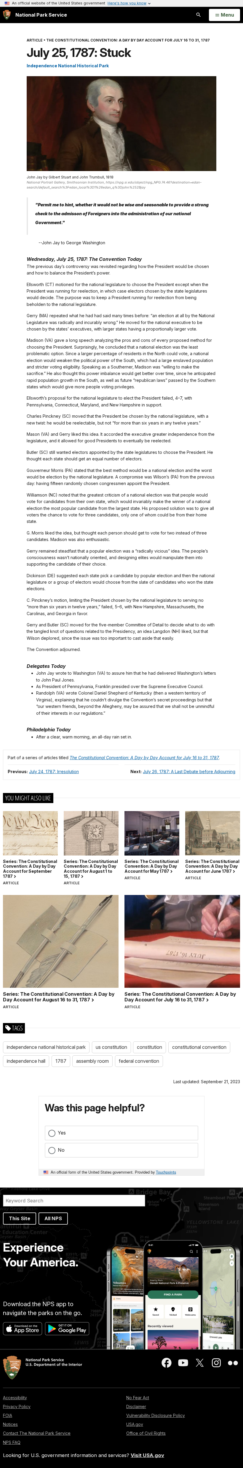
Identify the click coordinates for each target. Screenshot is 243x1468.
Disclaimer (136, 1406)
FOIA (7, 1415)
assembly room (92, 1061)
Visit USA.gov (147, 1455)
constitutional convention (199, 1047)
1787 (60, 1061)
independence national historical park (46, 1047)
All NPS (53, 1218)
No (61, 1150)
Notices (10, 1424)
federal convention (139, 1061)
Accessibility (15, 1397)
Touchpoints (166, 1172)
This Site (19, 1218)
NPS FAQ (11, 1442)
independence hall (26, 1061)
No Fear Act (137, 1397)
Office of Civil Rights (146, 1433)
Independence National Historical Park (68, 65)
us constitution (111, 1047)
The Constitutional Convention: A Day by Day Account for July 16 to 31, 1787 (144, 757)
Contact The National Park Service (37, 1433)
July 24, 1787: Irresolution (54, 771)
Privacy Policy (17, 1406)
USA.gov (134, 1424)
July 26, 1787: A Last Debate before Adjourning (189, 771)
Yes (62, 1133)
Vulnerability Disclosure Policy (155, 1415)
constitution (149, 1047)
